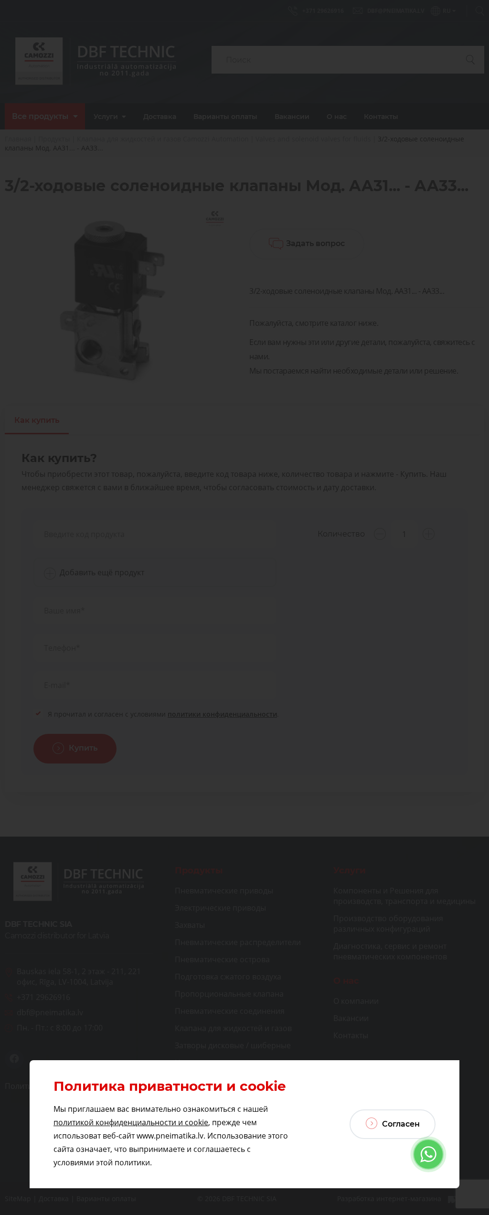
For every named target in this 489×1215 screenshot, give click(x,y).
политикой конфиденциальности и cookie (130, 1122)
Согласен (400, 1124)
